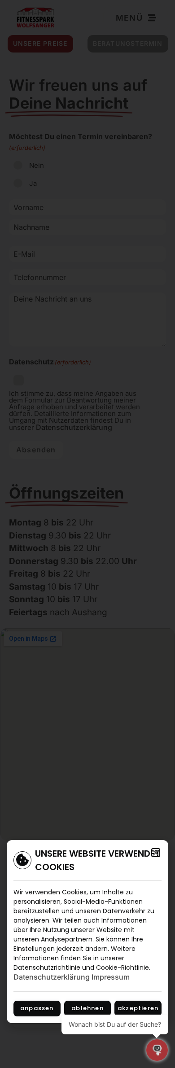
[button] (155, 852)
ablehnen (87, 1008)
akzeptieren (138, 1008)
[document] (87, 534)
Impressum (111, 976)
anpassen (37, 1008)
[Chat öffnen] (157, 1050)
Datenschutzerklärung (51, 976)
